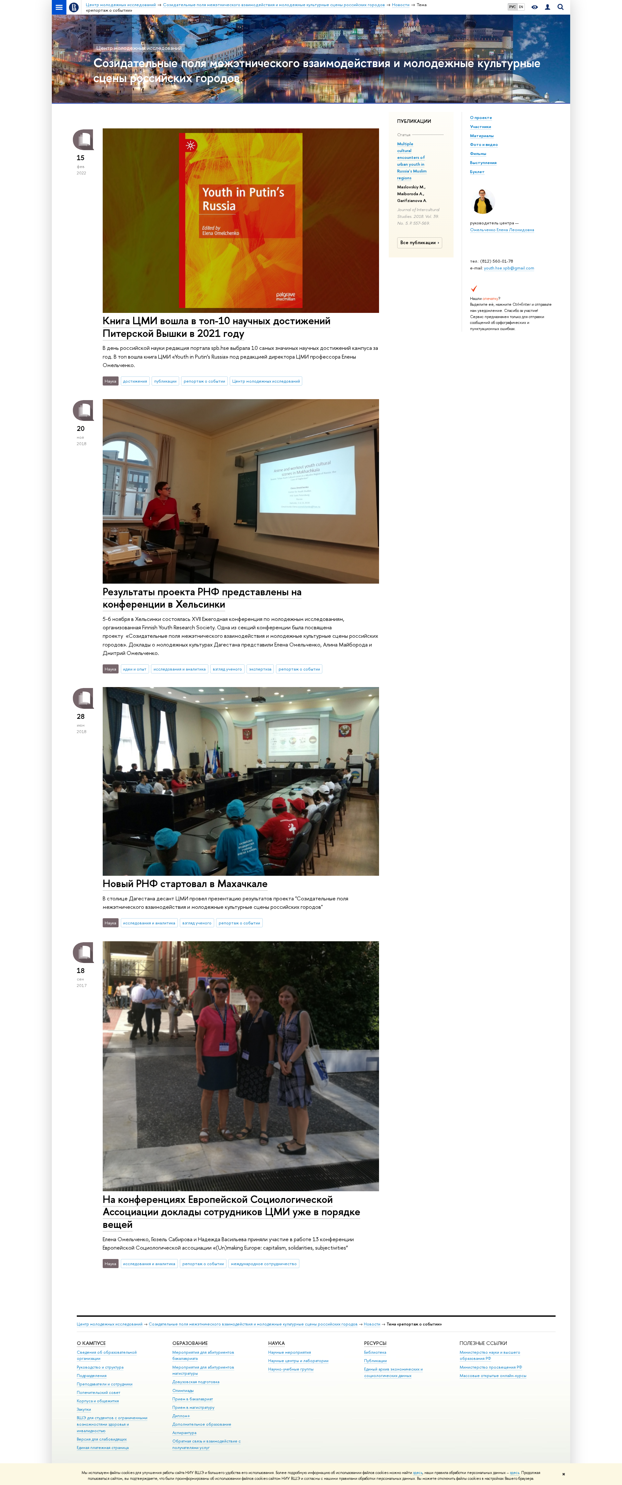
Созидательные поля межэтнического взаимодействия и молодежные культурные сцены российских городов (317, 70)
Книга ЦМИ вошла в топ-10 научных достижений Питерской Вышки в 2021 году (216, 326)
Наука (276, 1343)
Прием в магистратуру (193, 1407)
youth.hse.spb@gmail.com (509, 268)
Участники (480, 126)
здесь (417, 1472)
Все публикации (418, 242)
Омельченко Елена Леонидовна (502, 229)
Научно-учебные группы (291, 1369)
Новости (372, 1324)
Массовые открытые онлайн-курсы (493, 1375)
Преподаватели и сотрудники (104, 1384)
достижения (135, 381)
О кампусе (91, 1343)
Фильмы (478, 153)
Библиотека (375, 1352)
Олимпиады (183, 1390)
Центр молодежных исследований (139, 48)
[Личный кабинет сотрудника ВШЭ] (547, 7)
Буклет (477, 171)
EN (521, 7)
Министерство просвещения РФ (491, 1367)
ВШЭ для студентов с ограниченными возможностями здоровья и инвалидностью (112, 1424)
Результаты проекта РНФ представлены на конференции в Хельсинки (202, 597)
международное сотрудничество (264, 1263)
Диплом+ (181, 1416)
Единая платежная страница (103, 1447)
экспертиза (260, 669)
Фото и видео (484, 144)
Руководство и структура (100, 1367)
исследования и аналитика (180, 669)
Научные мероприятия (289, 1352)
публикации (165, 381)
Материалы (482, 135)
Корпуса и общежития (98, 1401)
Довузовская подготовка (195, 1381)
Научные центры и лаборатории (298, 1360)
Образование (190, 1343)
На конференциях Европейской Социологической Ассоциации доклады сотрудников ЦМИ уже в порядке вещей (231, 1211)
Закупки (84, 1409)
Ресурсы (375, 1343)
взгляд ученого (227, 669)
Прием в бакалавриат (192, 1399)
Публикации (375, 1360)
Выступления (483, 162)
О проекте (481, 117)
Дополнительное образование (201, 1424)
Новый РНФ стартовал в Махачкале (185, 883)
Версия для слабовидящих (102, 1439)
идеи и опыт (134, 669)
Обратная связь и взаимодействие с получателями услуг (206, 1444)
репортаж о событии (204, 381)
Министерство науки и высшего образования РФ (490, 1355)
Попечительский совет (98, 1392)
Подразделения (92, 1375)
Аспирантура (184, 1432)
